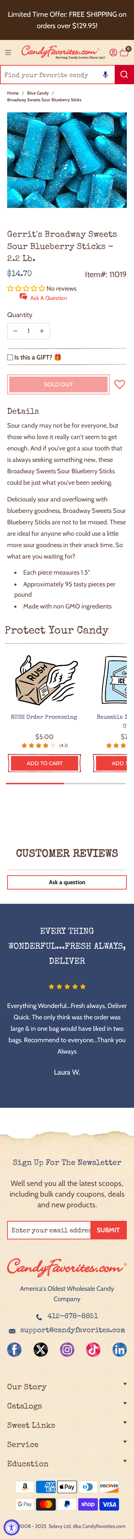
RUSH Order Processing (45, 717)
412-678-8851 (73, 1316)
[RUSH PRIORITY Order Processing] (44, 680)
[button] (105, 74)
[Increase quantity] (42, 331)
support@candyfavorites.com (72, 1330)
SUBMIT (108, 1230)
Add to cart (45, 763)
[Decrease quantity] (15, 331)
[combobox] (67, 74)
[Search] (124, 74)
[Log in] (113, 52)
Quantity (20, 315)
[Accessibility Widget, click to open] (12, 1527)
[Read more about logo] (67, 1278)
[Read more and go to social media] (14, 1349)
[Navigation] (8, 52)
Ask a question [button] (67, 882)
